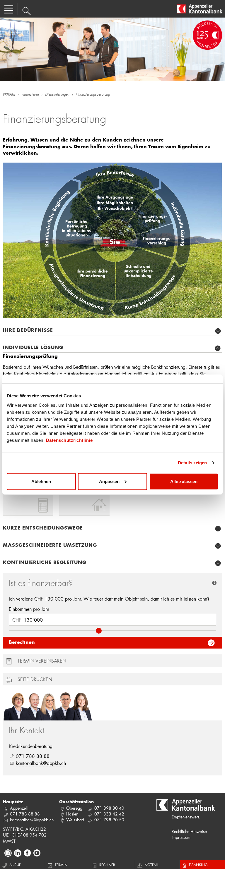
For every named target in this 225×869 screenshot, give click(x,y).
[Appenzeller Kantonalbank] (199, 8)
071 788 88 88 (33, 756)
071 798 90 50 (109, 820)
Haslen (72, 814)
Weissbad (75, 820)
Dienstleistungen (57, 94)
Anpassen (109, 481)
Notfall (151, 865)
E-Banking (198, 865)
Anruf (15, 865)
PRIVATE (9, 94)
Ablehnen (41, 481)
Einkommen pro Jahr (29, 609)
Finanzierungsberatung (93, 94)
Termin (61, 865)
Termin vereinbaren (42, 661)
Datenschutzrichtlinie (69, 439)
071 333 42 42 (109, 814)
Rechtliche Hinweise (189, 831)
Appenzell (19, 808)
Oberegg (74, 808)
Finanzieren (30, 94)
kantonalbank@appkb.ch (41, 763)
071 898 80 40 (109, 808)
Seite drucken (35, 679)
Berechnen (22, 642)
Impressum (181, 837)
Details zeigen (192, 462)
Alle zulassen (183, 481)
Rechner (107, 865)
